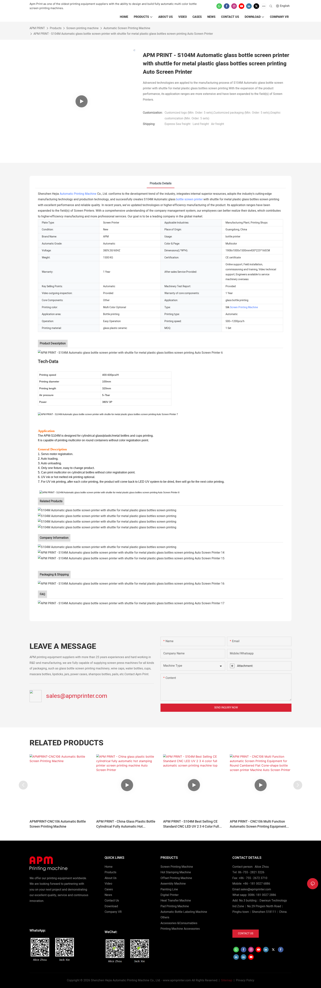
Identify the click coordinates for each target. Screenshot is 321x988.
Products (55, 28)
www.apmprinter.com (177, 980)
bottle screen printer (189, 199)
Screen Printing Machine (244, 307)
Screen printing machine (82, 28)
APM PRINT (37, 28)
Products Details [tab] (160, 183)
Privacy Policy (245, 980)
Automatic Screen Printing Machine (126, 28)
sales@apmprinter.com (76, 696)
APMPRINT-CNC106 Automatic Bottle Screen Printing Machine (58, 824)
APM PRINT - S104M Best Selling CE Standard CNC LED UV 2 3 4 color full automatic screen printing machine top (193, 824)
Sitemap (226, 980)
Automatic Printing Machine (78, 194)
